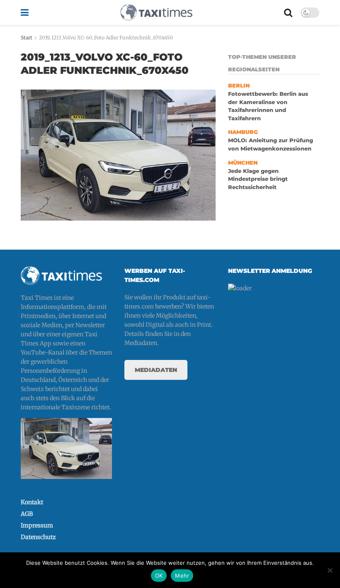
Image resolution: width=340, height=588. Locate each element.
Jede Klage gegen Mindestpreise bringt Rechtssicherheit (258, 179)
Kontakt (32, 502)
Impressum (37, 525)
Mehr (182, 575)
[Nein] (329, 570)
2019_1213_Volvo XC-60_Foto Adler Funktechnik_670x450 (106, 37)
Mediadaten (156, 370)
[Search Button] (288, 12)
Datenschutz (38, 537)
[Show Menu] (25, 12)
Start (26, 37)
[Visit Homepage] (156, 12)
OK (159, 575)
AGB (27, 514)
